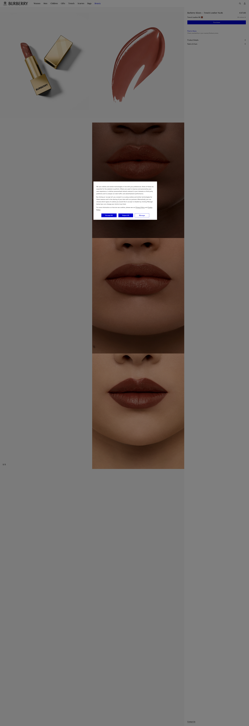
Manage (142, 215)
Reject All (125, 215)
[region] (125, 201)
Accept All (109, 215)
